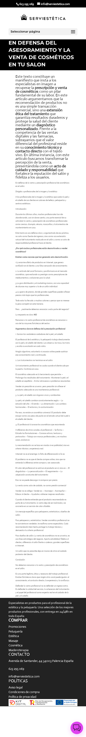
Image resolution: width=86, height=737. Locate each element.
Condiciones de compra (24, 692)
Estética (14, 636)
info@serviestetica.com (24, 676)
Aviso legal (16, 687)
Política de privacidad (22, 697)
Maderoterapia (19, 650)
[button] (77, 728)
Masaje (13, 641)
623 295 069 (16, 669)
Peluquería (16, 631)
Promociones (17, 627)
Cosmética (16, 645)
